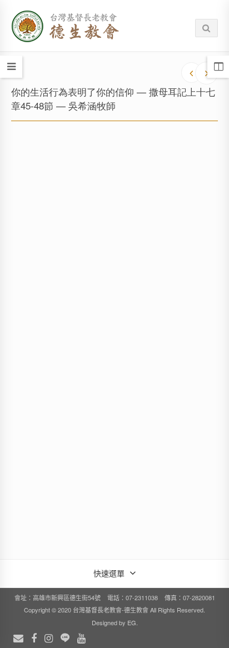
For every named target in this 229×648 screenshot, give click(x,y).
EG (131, 622)
